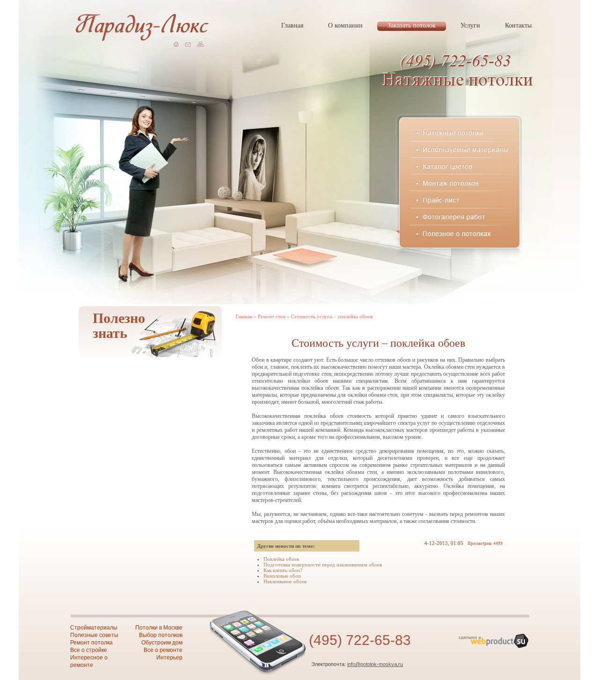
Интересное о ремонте (89, 661)
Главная (243, 316)
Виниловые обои (282, 576)
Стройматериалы (93, 627)
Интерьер (169, 657)
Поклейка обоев (281, 559)
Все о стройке (88, 650)
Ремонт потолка (91, 642)
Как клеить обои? (282, 570)
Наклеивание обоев (285, 581)
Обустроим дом (162, 642)
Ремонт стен (271, 316)
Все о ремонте (163, 650)
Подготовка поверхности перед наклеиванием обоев (322, 564)
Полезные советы (94, 635)
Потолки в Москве (159, 627)
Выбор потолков (161, 635)
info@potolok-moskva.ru (375, 664)
